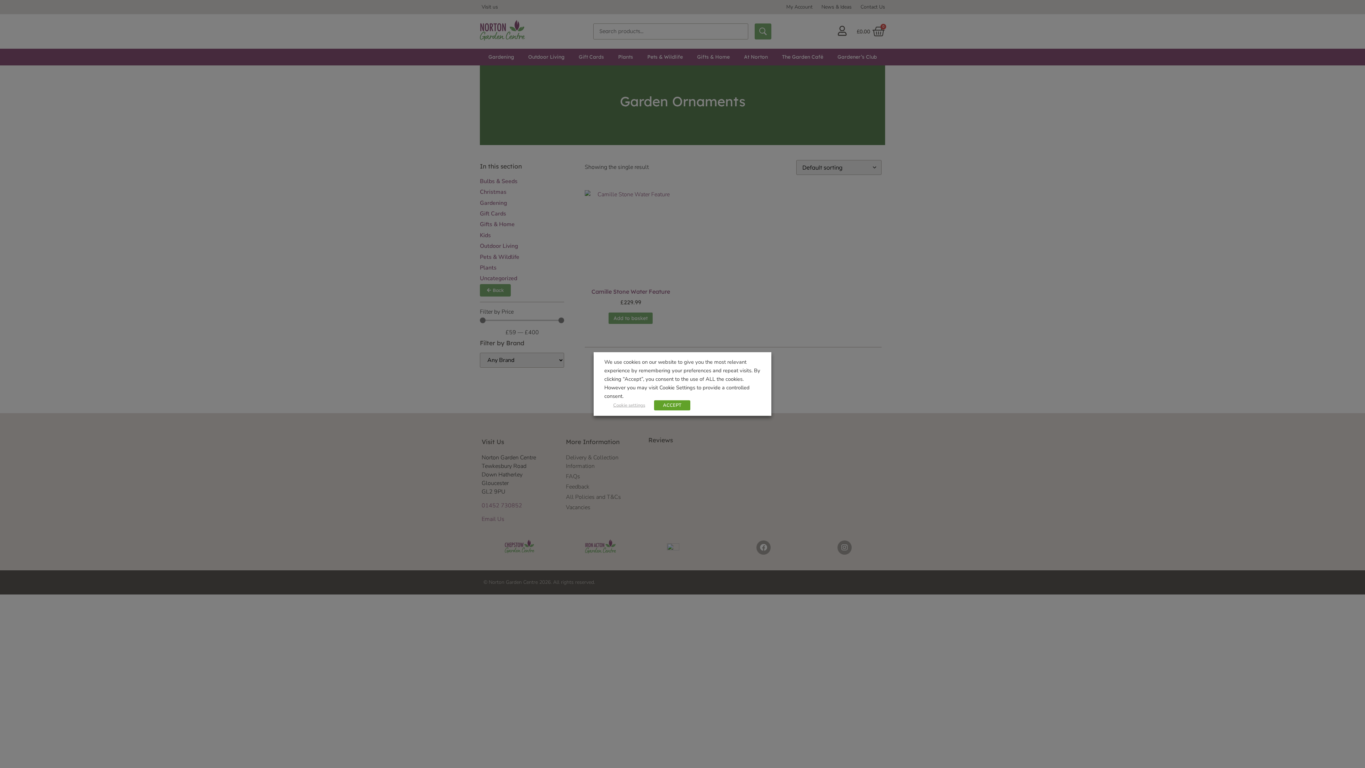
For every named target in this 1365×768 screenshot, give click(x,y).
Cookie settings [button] (629, 405)
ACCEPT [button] (672, 405)
